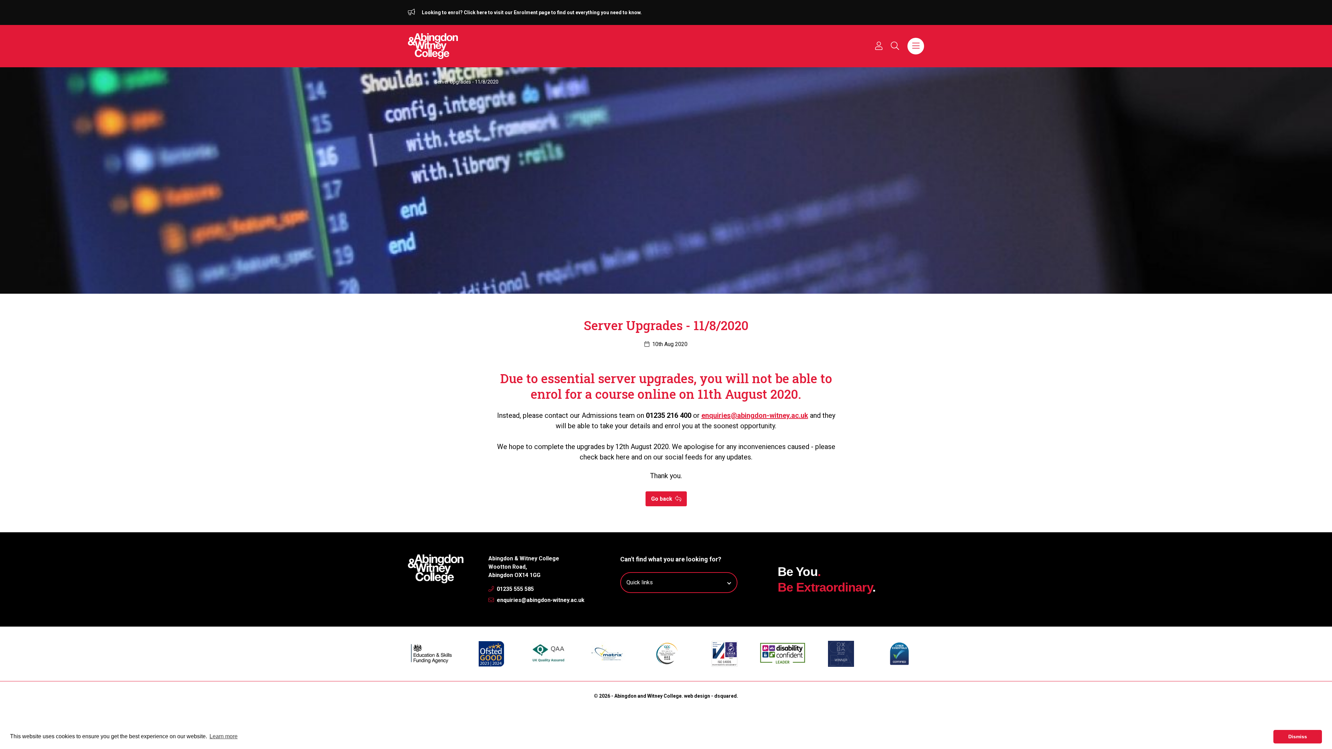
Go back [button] (662, 499)
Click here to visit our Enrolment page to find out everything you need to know (552, 12)
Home (414, 82)
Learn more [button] (224, 736)
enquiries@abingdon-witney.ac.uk (539, 600)
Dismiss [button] (1297, 736)
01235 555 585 (514, 589)
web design (697, 696)
